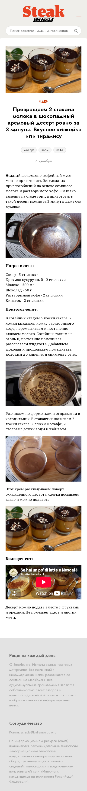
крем (45, 150)
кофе (59, 150)
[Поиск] (76, 31)
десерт (29, 150)
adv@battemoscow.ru (40, 732)
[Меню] (78, 14)
